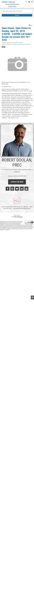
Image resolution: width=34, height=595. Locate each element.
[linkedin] (22, 189)
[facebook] (8, 189)
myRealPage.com (17, 217)
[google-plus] (12, 189)
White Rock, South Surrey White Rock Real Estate (18, 44)
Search (17, 15)
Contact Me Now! (17, 182)
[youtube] (26, 189)
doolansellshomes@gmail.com (22, 208)
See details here (6, 86)
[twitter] (17, 189)
